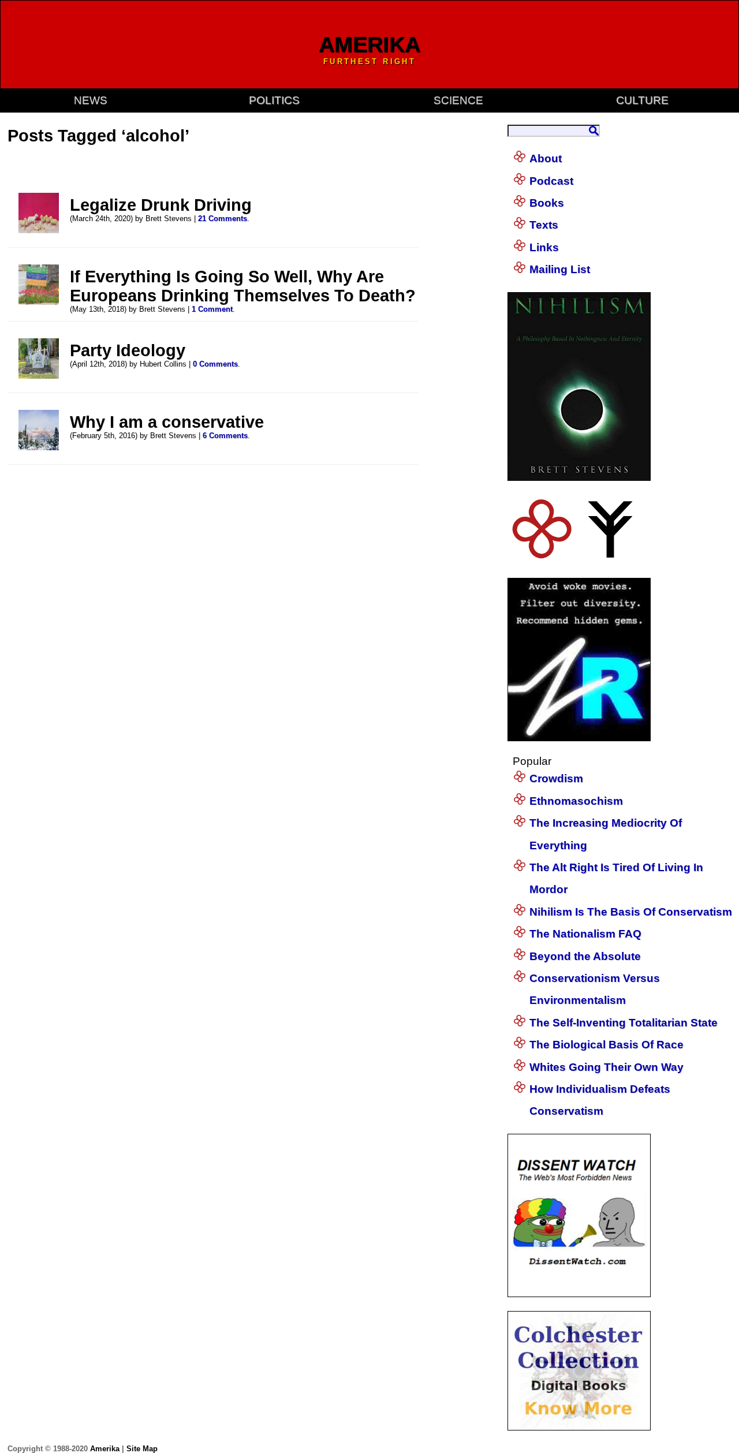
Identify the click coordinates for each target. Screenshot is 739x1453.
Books (546, 203)
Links (544, 247)
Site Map (142, 1448)
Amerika (105, 1448)
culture (642, 100)
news (90, 100)
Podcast (551, 181)
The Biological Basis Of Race (606, 1045)
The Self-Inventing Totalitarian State (623, 1023)
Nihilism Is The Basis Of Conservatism (630, 912)
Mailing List (559, 269)
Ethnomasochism (576, 801)
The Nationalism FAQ (585, 934)
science (458, 100)
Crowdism (556, 778)
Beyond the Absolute (585, 956)
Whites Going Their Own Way (606, 1067)
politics (274, 100)
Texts (543, 225)
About (545, 158)
